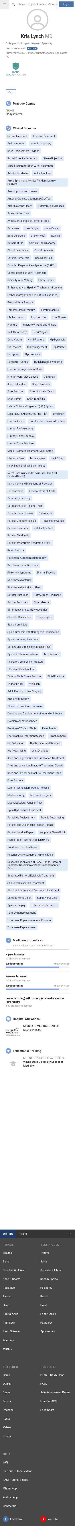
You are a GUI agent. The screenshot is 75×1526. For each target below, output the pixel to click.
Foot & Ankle (10, 1314)
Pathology (9, 1322)
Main (10, 92)
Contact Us (9, 1506)
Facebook (16, 1519)
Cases (7, 1392)
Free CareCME (49, 1401)
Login (66, 4)
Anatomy (8, 1340)
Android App (10, 1497)
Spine (6, 1261)
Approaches (47, 1331)
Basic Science (11, 1331)
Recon (7, 1296)
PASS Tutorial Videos (15, 1479)
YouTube (53, 1519)
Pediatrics (9, 1287)
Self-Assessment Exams (55, 1392)
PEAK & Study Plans (52, 1375)
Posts (6, 1418)
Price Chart (47, 1410)
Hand (6, 1305)
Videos (7, 1427)
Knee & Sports (11, 1279)
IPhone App (10, 1488)
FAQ (5, 1462)
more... (7, 1348)
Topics (7, 1401)
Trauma (7, 1252)
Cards (6, 1375)
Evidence (8, 1410)
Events (7, 1436)
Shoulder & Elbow (13, 1270)
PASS (43, 1383)
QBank (7, 1383)
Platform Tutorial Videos (17, 1471)
